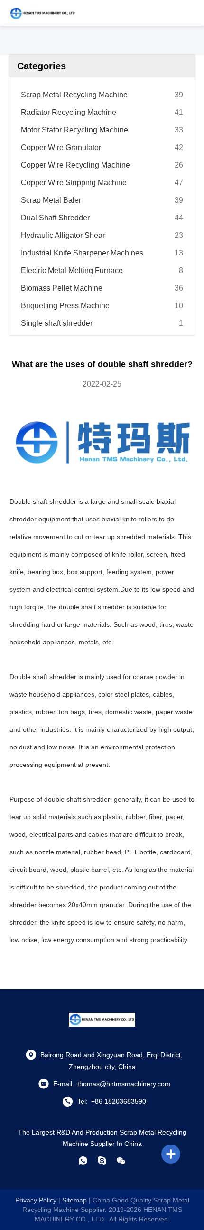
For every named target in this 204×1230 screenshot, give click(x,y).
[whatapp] (83, 1160)
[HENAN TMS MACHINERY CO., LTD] (42, 13)
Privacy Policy (35, 1200)
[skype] (102, 1160)
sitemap (74, 1200)
